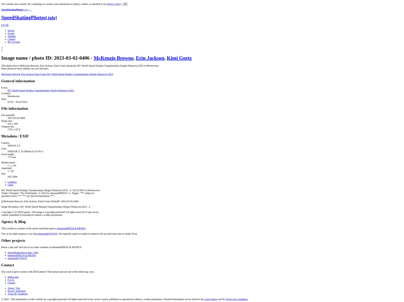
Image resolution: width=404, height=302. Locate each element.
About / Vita (14, 288)
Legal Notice (210, 299)
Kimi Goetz (179, 58)
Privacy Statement (17, 291)
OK (125, 4)
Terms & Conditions (18, 294)
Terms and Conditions (237, 299)
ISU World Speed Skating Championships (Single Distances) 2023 (80, 74)
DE (7, 25)
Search (11, 30)
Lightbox (12, 182)
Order (10, 185)
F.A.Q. (11, 280)
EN (3, 25)
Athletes (12, 36)
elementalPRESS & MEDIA (71, 228)
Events (11, 33)
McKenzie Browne (113, 58)
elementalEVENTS (47, 233)
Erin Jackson (150, 58)
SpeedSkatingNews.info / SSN (23, 252)
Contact (11, 39)
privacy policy (114, 4)
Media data (13, 277)
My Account (14, 42)
